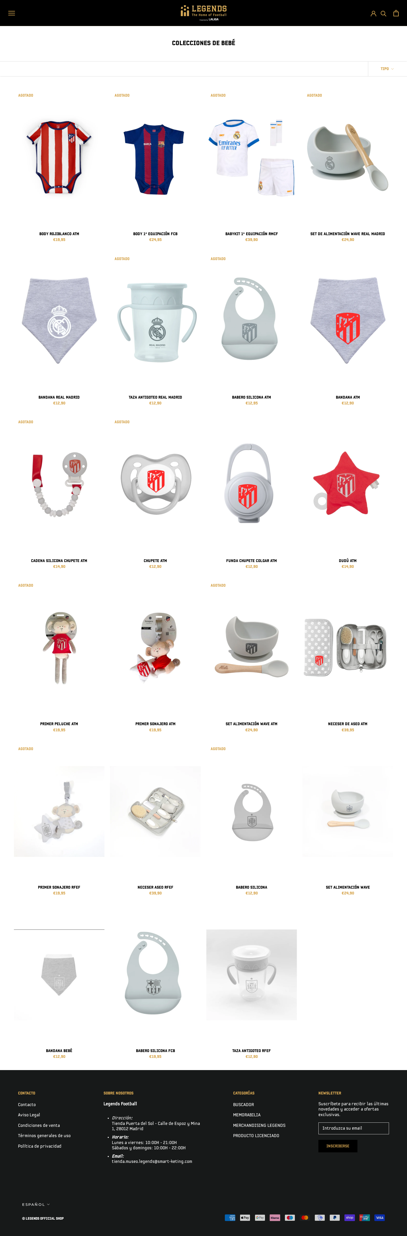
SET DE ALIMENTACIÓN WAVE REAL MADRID (347, 234)
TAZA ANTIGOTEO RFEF (251, 1051)
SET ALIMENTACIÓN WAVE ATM (251, 724)
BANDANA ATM (348, 397)
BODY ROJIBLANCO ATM (59, 234)
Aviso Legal (29, 1115)
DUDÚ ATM (348, 561)
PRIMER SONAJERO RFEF (59, 887)
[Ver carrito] (396, 13)
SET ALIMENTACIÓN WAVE (348, 887)
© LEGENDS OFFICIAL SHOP (43, 1218)
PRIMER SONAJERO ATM (155, 724)
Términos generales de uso (44, 1136)
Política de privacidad (39, 1146)
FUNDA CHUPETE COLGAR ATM (251, 561)
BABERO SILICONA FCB (155, 1051)
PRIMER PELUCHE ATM (59, 724)
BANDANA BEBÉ (59, 1051)
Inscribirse (337, 1146)
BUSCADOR (243, 1104)
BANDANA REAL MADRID (59, 397)
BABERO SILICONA (251, 887)
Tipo (385, 69)
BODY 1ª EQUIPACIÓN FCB (155, 234)
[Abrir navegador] (11, 13)
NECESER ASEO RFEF (155, 887)
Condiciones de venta (39, 1125)
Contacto (27, 1104)
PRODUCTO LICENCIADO (256, 1136)
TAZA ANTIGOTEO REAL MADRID (155, 397)
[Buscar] (384, 13)
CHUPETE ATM (155, 561)
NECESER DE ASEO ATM (347, 724)
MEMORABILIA (247, 1115)
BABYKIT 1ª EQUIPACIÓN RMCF (251, 234)
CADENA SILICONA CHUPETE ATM (59, 561)
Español (33, 1204)
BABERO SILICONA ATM (251, 397)
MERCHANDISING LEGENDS (259, 1125)
